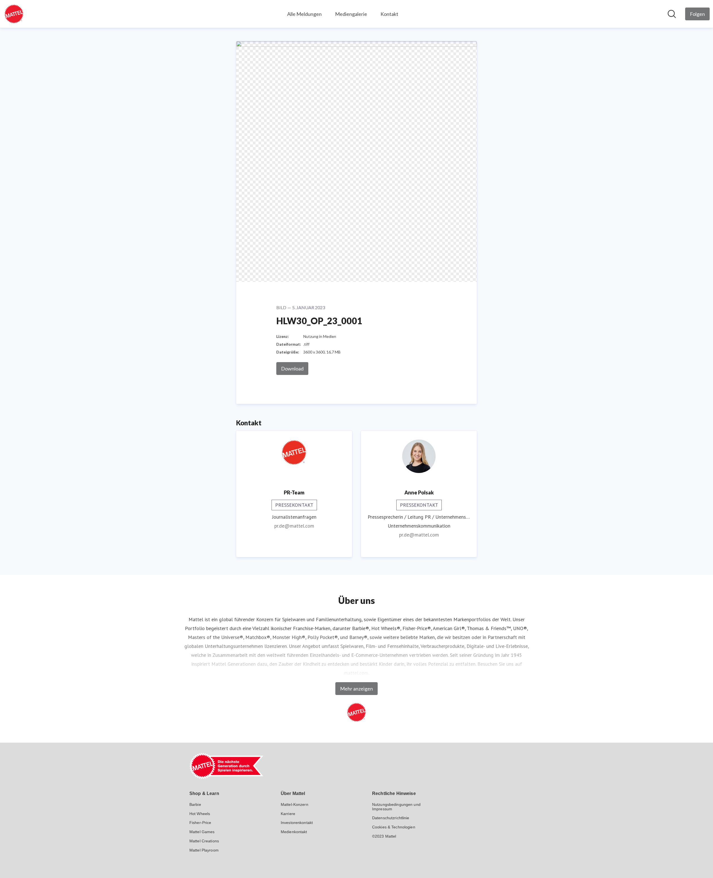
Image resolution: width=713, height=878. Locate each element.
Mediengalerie (351, 14)
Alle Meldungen (304, 14)
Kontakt (389, 14)
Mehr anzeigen (356, 689)
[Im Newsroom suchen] (671, 13)
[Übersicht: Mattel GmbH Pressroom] (14, 14)
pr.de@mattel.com (294, 526)
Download (292, 368)
